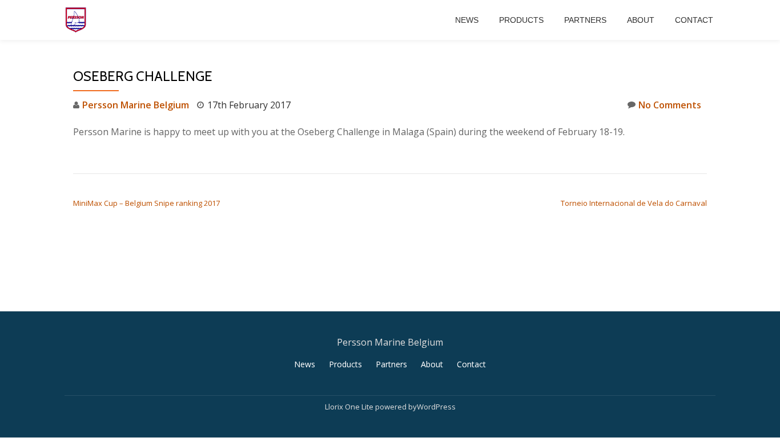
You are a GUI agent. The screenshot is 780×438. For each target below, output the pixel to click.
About (640, 20)
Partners (585, 20)
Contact (694, 20)
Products (521, 20)
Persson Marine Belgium (135, 105)
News (467, 20)
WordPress (436, 407)
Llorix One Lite (350, 407)
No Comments (669, 105)
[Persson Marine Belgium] (78, 20)
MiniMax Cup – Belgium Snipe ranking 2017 (146, 203)
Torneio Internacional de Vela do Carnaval (634, 203)
